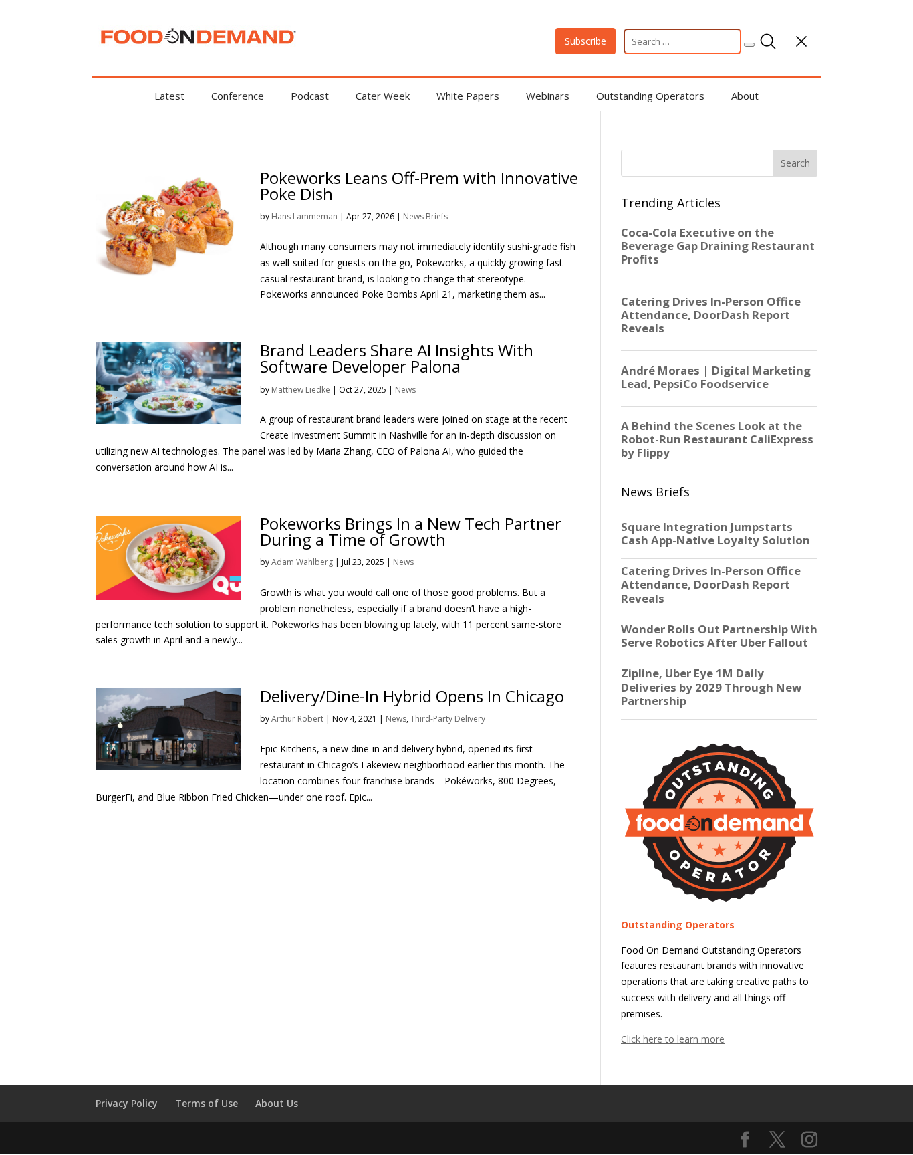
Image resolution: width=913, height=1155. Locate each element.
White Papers (467, 95)
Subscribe (585, 41)
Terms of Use (206, 1103)
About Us (276, 1103)
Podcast (310, 95)
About (745, 95)
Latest (169, 95)
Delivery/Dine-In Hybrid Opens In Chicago (412, 696)
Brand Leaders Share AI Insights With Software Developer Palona (396, 358)
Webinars (547, 95)
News (405, 389)
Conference (237, 95)
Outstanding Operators (650, 95)
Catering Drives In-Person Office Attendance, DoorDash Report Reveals (711, 584)
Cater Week (383, 95)
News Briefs (425, 216)
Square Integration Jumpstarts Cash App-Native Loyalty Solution (715, 533)
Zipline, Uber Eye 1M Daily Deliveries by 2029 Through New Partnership (711, 687)
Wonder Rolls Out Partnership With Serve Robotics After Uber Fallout (719, 636)
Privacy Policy (127, 1103)
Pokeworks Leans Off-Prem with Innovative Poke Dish (419, 186)
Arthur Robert (297, 718)
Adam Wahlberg (302, 562)
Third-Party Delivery (447, 718)
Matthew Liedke (300, 389)
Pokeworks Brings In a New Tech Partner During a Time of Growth (410, 531)
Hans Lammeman (304, 216)
